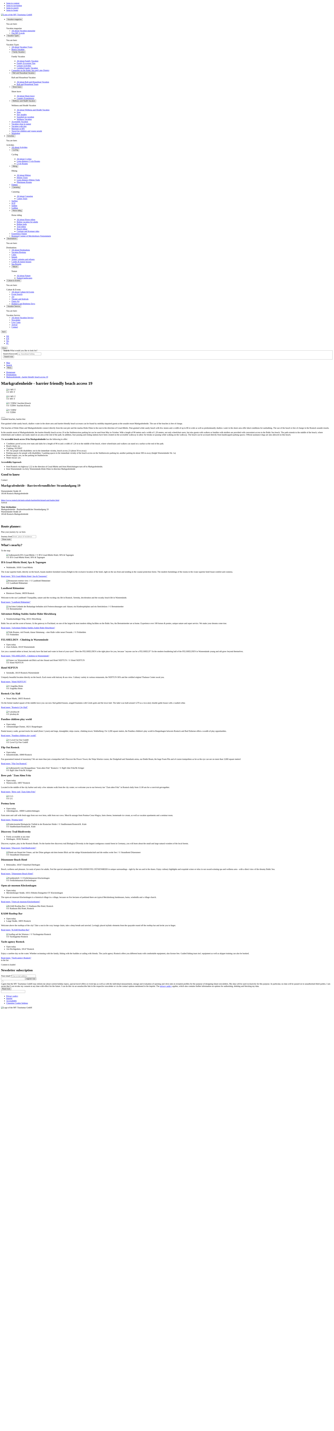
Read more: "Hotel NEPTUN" (13, 682)
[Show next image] (4, 417)
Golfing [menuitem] (14, 208)
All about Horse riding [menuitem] (26, 219)
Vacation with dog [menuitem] (18, 126)
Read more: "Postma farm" (12, 820)
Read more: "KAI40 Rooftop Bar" (15, 930)
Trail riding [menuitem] (21, 227)
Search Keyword (10, 354)
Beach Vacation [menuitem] (17, 49)
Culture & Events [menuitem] (13, 281)
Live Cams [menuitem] (15, 322)
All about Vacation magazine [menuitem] (23, 31)
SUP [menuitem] (13, 203)
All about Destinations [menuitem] (20, 250)
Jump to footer (12, 10)
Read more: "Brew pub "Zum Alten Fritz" (18, 792)
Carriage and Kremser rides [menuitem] (28, 231)
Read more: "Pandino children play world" (18, 735)
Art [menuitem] (12, 297)
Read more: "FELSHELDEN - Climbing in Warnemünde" (25, 656)
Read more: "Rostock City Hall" (14, 707)
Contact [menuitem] (14, 327)
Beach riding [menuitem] (22, 229)
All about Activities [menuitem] (19, 147)
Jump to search (12, 8)
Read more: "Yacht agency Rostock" (16, 958)
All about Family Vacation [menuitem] (27, 61)
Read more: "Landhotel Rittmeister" (16, 602)
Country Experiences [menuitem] (25, 98)
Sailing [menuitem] (14, 206)
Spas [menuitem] (19, 112)
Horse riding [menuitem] (17, 211)
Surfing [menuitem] (14, 201)
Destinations (11, 375)
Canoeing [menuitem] (16, 187)
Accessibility (11, 1001)
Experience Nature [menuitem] (19, 234)
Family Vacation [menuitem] (19, 52)
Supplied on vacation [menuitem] (25, 117)
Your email (6, 976)
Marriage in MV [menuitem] (18, 129)
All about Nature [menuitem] (24, 276)
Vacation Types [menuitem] (13, 36)
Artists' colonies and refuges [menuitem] (23, 259)
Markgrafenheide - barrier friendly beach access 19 (27, 377)
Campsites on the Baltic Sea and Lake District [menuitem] (30, 70)
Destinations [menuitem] (12, 239)
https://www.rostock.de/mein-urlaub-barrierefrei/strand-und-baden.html (30, 500)
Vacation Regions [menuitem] (18, 252)
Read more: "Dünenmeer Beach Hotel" (17, 874)
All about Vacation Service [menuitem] (22, 318)
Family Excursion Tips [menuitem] (26, 63)
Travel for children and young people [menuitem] (26, 131)
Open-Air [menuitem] (15, 301)
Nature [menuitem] (15, 267)
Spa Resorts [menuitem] (16, 264)
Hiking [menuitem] (15, 166)
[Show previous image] (2, 417)
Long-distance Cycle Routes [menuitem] (28, 161)
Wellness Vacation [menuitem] (24, 119)
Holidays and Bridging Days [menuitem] (23, 304)
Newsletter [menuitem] (15, 320)
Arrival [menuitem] (14, 325)
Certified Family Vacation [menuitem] (27, 68)
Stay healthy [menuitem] (22, 114)
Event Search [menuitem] (16, 294)
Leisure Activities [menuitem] (24, 66)
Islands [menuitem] (14, 257)
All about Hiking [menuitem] (24, 175)
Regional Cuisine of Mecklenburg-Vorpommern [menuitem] (31, 236)
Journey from (6, 536)
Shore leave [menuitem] (17, 87)
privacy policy (166, 986)
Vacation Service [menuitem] (13, 306)
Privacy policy (12, 996)
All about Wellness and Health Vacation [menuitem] (33, 110)
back (4, 332)
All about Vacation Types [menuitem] (21, 47)
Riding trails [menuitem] (22, 224)
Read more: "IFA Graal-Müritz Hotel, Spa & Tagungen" (24, 576)
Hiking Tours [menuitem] (22, 177)
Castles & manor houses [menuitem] (21, 262)
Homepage (10, 372)
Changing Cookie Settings (17, 1003)
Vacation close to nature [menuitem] (21, 124)
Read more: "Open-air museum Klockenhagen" (20, 902)
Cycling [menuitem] (15, 150)
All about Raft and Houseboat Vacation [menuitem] (33, 82)
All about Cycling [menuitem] (24, 159)
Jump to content (12, 3)
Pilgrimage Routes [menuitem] (24, 182)
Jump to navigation (14, 5)
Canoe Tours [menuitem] (22, 198)
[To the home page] (16, 15)
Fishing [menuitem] (14, 185)
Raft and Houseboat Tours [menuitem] (27, 84)
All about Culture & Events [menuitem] (22, 292)
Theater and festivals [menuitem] (19, 299)
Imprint (9, 998)
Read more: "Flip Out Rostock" (14, 763)
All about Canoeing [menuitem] (25, 196)
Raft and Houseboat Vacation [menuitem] (24, 73)
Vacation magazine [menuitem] (14, 19)
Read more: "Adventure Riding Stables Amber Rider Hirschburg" (28, 628)
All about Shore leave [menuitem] (26, 96)
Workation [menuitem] (15, 133)
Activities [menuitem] (10, 136)
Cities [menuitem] (13, 255)
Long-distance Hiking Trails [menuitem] (28, 180)
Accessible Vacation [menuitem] (19, 122)
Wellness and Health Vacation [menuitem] (24, 101)
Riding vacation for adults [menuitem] (27, 222)
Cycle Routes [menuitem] (22, 164)
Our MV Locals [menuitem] (18, 33)
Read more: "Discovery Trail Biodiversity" (18, 848)
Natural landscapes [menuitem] (24, 278)
